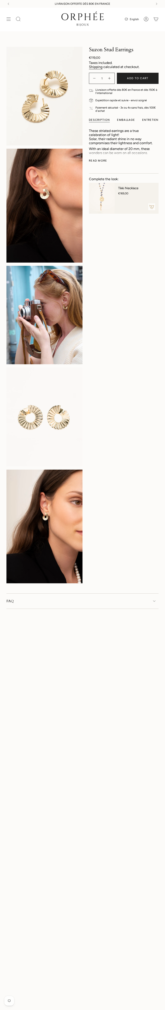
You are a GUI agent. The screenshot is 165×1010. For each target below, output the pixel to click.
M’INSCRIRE (82, 551)
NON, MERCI (82, 564)
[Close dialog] (125, 431)
